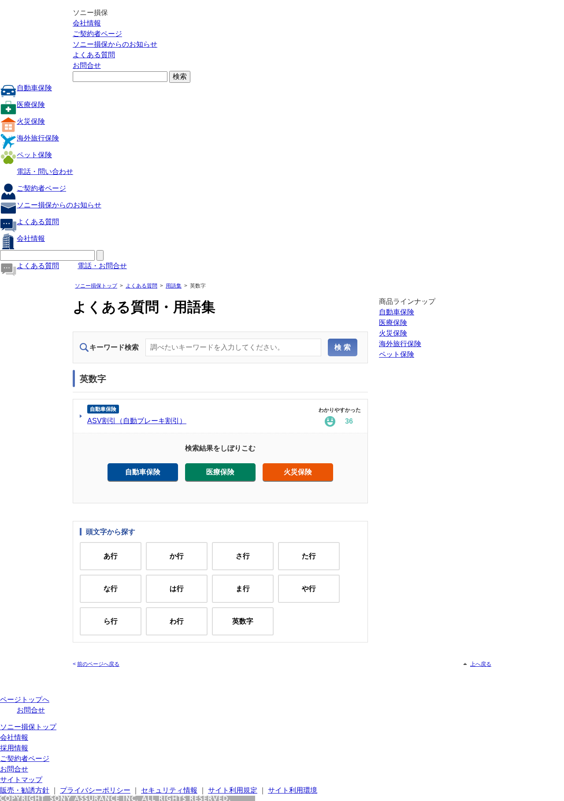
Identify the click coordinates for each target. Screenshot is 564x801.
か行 (177, 556)
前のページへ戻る (98, 664)
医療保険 (31, 104)
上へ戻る (480, 664)
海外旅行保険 (38, 138)
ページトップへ (24, 699)
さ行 (243, 556)
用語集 (174, 286)
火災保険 (31, 121)
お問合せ (87, 65)
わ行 (177, 621)
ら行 (111, 621)
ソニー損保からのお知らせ (115, 44)
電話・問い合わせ (45, 171)
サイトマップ (21, 779)
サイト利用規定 (232, 790)
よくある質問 (94, 55)
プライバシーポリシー (95, 790)
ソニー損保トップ (96, 286)
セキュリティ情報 (169, 790)
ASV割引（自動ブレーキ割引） (136, 420)
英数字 (242, 621)
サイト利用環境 (292, 790)
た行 (309, 556)
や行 (309, 588)
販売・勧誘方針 (24, 790)
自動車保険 (34, 88)
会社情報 (87, 23)
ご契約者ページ (97, 33)
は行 (177, 588)
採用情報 (14, 748)
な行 (111, 588)
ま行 (243, 588)
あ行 (111, 556)
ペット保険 (34, 155)
